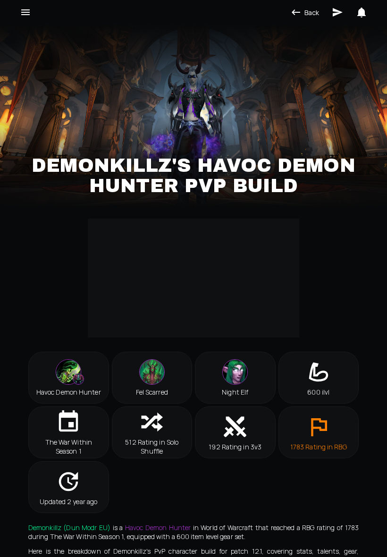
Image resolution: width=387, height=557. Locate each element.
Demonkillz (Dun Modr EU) (69, 527)
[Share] (337, 12)
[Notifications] (361, 12)
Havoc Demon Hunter (158, 527)
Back (311, 12)
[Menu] (25, 12)
